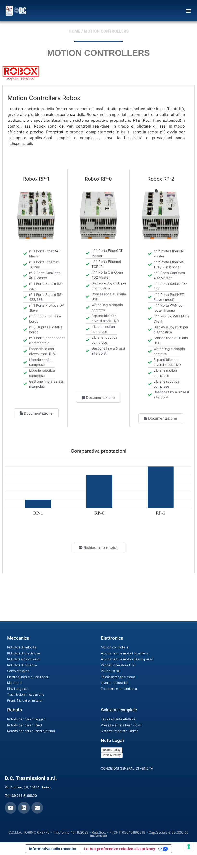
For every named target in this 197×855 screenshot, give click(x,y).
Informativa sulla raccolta (52, 848)
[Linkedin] (24, 808)
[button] (188, 11)
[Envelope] (37, 808)
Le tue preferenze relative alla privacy (119, 848)
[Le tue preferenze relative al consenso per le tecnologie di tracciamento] (188, 846)
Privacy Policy (112, 755)
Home (74, 31)
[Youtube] (10, 808)
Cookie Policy (111, 750)
